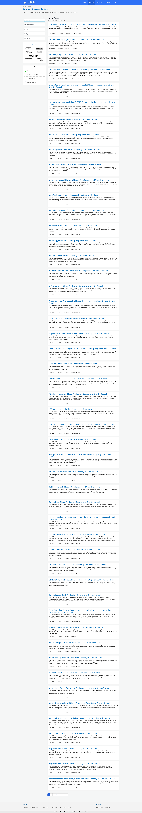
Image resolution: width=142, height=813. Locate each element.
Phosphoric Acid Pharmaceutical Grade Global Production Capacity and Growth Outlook (82, 302)
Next (62, 795)
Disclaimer (25, 807)
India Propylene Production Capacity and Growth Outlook (73, 240)
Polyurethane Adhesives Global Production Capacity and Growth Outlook (79, 333)
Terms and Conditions (35, 807)
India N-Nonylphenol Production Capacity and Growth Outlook (75, 673)
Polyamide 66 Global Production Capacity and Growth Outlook (75, 763)
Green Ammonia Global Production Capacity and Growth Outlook (76, 627)
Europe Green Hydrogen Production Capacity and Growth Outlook (76, 39)
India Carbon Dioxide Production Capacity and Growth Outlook (75, 164)
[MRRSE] (29, 2)
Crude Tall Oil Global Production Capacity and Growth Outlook (74, 549)
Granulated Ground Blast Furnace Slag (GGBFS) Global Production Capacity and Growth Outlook (81, 86)
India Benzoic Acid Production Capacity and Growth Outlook (74, 134)
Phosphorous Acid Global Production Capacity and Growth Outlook (77, 318)
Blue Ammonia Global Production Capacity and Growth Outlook (75, 472)
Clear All (44, 17)
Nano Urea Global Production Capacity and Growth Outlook (73, 733)
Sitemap (69, 807)
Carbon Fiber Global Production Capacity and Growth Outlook (74, 502)
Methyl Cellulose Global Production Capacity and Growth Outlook (76, 286)
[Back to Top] (138, 800)
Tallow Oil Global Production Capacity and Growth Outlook (73, 363)
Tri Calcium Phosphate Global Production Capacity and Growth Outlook (78, 379)
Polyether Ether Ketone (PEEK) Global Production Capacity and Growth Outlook (82, 778)
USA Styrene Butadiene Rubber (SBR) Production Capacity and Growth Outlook (81, 424)
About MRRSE (99, 807)
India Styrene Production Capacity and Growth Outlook (72, 255)
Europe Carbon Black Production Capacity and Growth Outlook (75, 595)
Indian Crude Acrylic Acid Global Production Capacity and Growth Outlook (79, 688)
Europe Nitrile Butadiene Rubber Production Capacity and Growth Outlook (80, 69)
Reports (91, 2)
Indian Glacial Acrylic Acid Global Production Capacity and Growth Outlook (79, 703)
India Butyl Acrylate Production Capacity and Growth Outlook (74, 149)
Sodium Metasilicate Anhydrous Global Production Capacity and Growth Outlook (82, 348)
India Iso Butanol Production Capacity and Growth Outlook (73, 195)
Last (66, 795)
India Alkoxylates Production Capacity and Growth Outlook (73, 119)
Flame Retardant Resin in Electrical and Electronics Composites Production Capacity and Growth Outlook (80, 611)
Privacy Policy (46, 807)
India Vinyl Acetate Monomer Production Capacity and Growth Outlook (78, 270)
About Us (99, 2)
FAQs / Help (63, 807)
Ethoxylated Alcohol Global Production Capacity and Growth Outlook (77, 564)
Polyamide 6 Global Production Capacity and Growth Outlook (74, 748)
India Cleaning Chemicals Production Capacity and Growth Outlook (77, 657)
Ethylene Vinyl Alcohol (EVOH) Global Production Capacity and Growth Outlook (81, 580)
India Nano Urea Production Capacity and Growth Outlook (73, 225)
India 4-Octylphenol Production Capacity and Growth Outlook (74, 642)
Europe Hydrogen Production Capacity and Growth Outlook (74, 54)
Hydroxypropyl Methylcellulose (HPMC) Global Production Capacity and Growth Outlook (82, 103)
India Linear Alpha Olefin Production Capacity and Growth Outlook (76, 210)
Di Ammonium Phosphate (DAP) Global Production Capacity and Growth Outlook (82, 24)
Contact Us (108, 2)
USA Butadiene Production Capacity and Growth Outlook (72, 409)
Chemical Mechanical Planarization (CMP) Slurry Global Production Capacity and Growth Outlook (82, 518)
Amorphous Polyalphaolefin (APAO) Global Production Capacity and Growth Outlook (80, 455)
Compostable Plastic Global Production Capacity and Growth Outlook (77, 534)
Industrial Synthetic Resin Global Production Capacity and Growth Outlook (80, 718)
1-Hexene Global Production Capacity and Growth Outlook (73, 439)
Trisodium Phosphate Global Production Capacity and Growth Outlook (78, 394)
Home (84, 2)
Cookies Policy (54, 807)
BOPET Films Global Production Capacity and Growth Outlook (74, 487)
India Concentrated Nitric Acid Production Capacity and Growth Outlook (79, 180)
